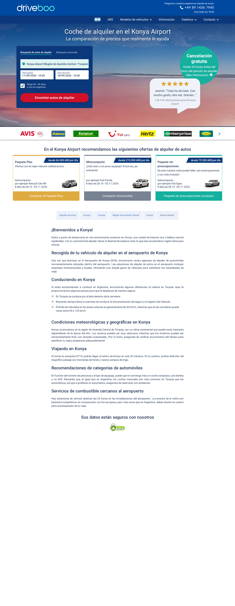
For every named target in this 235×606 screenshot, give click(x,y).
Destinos (187, 19)
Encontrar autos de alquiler (54, 98)
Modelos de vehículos (134, 19)
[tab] (36, 51)
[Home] (36, 8)
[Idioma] (97, 19)
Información (167, 19)
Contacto (209, 19)
